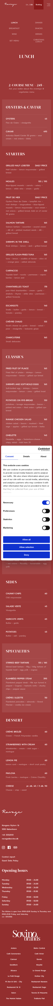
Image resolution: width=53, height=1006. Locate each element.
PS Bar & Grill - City (13, 982)
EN (31, 5)
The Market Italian (13, 998)
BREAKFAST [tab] (14, 28)
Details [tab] (26, 456)
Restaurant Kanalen (39, 982)
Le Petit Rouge (14, 976)
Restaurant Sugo (39, 987)
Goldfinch (14, 965)
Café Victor (39, 954)
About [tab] (43, 456)
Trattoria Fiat (39, 998)
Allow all (26, 539)
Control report (8, 857)
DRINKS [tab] (38, 34)
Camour (13, 959)
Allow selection (26, 547)
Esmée (39, 959)
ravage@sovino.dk (10, 839)
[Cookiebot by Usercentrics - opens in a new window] (38, 449)
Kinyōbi (39, 965)
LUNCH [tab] (14, 23)
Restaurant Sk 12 (13, 987)
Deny (26, 555)
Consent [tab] (9, 456)
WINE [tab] (14, 34)
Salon (13, 993)
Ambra (13, 948)
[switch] (46, 511)
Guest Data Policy (10, 861)
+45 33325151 (8, 835)
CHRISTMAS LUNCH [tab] (38, 41)
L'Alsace (14, 971)
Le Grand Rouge (39, 971)
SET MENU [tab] (14, 41)
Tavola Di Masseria (39, 993)
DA (27, 5)
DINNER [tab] (38, 23)
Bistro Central (39, 948)
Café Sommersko (14, 954)
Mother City (39, 976)
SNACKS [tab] (39, 28)
